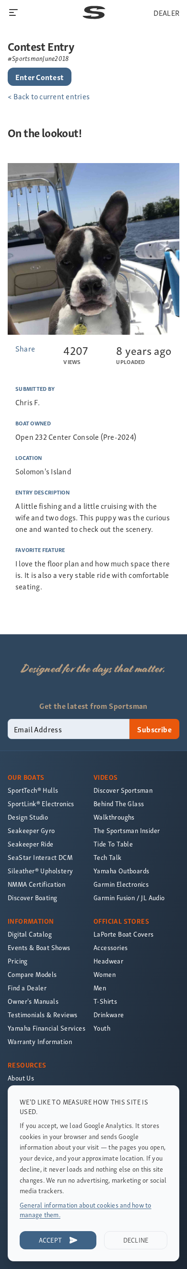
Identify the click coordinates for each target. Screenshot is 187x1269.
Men (100, 987)
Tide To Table (113, 843)
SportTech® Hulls (33, 790)
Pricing (18, 960)
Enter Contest (39, 76)
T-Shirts (105, 1001)
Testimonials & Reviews (43, 1014)
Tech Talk (108, 857)
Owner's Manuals (33, 1001)
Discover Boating (32, 897)
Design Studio (28, 817)
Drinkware (109, 1014)
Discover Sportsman (123, 790)
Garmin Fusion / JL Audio (129, 897)
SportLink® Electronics (41, 803)
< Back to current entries (49, 96)
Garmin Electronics (121, 884)
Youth (102, 1028)
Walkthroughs (114, 817)
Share (25, 348)
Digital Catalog (30, 934)
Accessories (111, 947)
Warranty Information (40, 1041)
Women (105, 974)
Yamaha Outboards (121, 870)
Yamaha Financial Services (46, 1028)
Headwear (108, 960)
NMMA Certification (36, 884)
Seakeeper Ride (31, 843)
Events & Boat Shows (39, 947)
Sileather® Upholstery (40, 870)
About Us (21, 1077)
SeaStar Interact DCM (40, 857)
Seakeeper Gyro (31, 830)
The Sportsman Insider (127, 830)
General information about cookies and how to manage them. (86, 1209)
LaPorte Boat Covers (124, 934)
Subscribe (154, 729)
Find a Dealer (27, 987)
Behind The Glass (119, 803)
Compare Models (32, 974)
